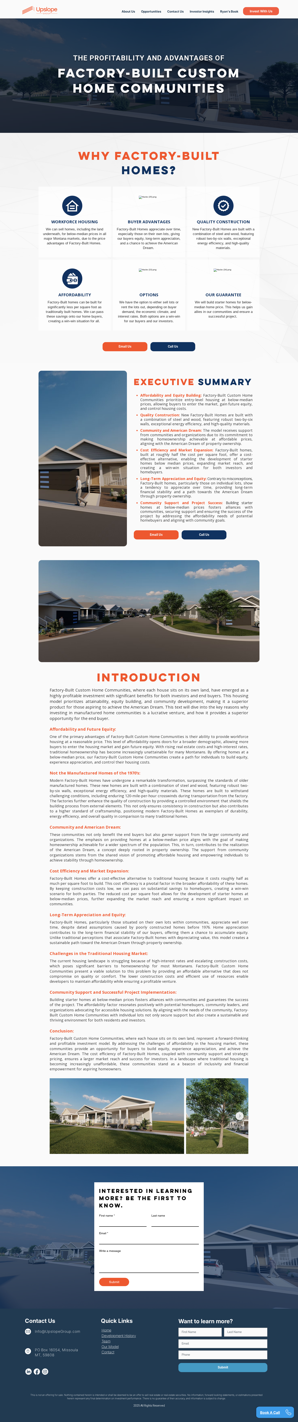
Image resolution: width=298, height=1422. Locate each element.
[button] (202, 12)
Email (103, 1233)
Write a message (110, 1250)
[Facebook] (37, 1371)
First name (107, 1215)
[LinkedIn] (28, 1371)
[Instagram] (45, 1371)
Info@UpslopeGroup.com (57, 1331)
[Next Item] (240, 1116)
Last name (158, 1215)
